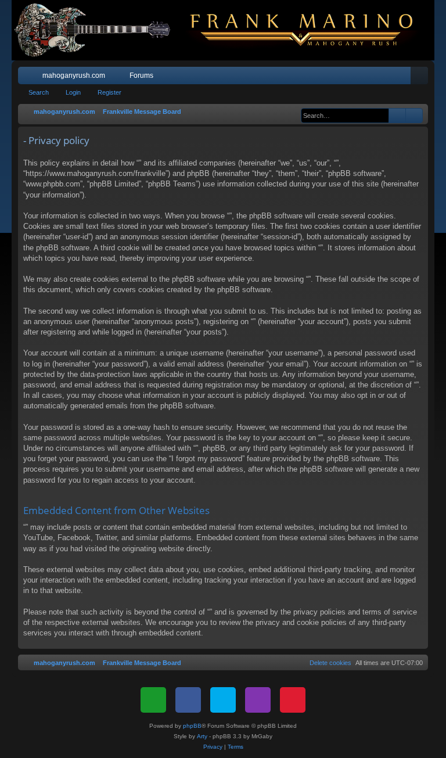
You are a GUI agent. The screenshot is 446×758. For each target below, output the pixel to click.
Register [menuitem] (421, 77)
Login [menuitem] (404, 77)
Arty (202, 736)
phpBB (192, 726)
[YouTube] (292, 700)
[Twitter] (223, 700)
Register (109, 92)
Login (73, 92)
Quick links (29, 77)
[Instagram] (258, 700)
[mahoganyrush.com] (223, 30)
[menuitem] (384, 75)
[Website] (153, 700)
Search (38, 92)
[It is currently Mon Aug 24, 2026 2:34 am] (295, 112)
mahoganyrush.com (73, 75)
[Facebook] (188, 700)
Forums (141, 75)
